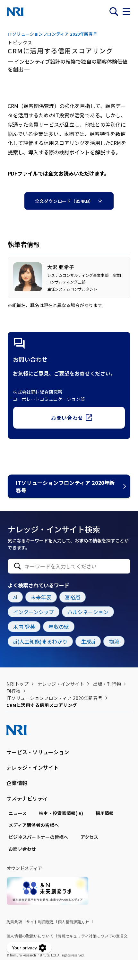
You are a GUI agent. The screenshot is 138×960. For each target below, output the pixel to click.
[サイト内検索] (113, 11)
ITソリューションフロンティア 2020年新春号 (65, 486)
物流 (114, 641)
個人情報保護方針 (73, 921)
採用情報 (105, 813)
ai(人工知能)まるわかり (40, 641)
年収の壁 (58, 626)
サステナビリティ (27, 798)
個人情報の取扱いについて (29, 935)
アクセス (90, 837)
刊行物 (13, 691)
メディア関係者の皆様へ (34, 825)
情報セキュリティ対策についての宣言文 (92, 935)
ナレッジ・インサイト (61, 684)
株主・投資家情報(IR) (61, 813)
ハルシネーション (87, 612)
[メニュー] (126, 11)
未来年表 (41, 597)
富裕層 (72, 597)
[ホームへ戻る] (15, 11)
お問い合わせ (67, 417)
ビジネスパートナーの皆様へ (38, 837)
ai (15, 597)
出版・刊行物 (107, 684)
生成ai (88, 641)
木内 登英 (24, 626)
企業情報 (16, 783)
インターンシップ (33, 612)
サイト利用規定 (40, 921)
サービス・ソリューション (37, 752)
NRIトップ (17, 684)
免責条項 (14, 921)
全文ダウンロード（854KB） (64, 201)
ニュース (18, 813)
